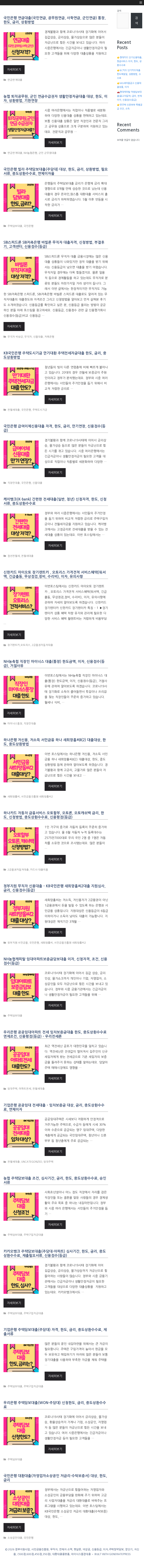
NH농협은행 (30, 153)
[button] (141, 2)
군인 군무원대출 (48, 153)
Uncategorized (31, 1162)
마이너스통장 (15, 723)
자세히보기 (14, 69)
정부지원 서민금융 (18, 943)
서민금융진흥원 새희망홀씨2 (37, 796)
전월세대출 (14, 410)
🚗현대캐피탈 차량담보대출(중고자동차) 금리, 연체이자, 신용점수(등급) (129, 96)
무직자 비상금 (15, 337)
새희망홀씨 (14, 796)
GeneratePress (120, 1554)
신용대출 (38, 337)
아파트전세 (25, 1088)
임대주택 (12, 1088)
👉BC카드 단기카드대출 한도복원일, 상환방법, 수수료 (129, 74)
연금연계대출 (15, 80)
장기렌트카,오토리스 (19, 645)
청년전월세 (14, 556)
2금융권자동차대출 (42, 645)
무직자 (28, 337)
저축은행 (49, 337)
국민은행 (29, 226)
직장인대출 (14, 483)
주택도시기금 (39, 410)
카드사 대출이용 (39, 869)
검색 (119, 11)
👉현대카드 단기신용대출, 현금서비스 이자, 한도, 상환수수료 (129, 61)
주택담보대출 (15, 226)
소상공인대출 (15, 1538)
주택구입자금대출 (33, 1235)
